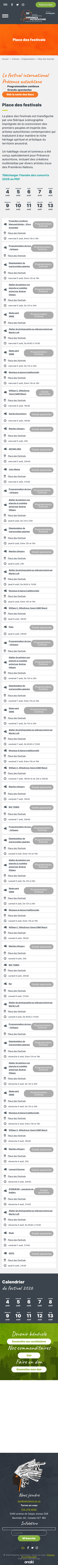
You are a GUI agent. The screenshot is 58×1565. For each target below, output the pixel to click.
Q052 (11, 1253)
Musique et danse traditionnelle (24, 372)
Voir (29, 1355)
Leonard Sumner (17, 1169)
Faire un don (46, 4)
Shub (11, 1233)
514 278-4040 (29, 1509)
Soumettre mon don (29, 1369)
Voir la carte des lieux (20, 94)
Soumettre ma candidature (29, 1341)
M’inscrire (29, 1538)
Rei (10, 984)
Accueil (5, 59)
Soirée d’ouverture (17, 414)
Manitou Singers (17, 428)
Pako (11, 627)
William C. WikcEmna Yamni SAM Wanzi (28, 608)
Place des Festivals (17, 233)
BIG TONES (14, 807)
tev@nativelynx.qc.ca (29, 1501)
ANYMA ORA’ (15, 449)
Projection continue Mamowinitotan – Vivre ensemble (20, 224)
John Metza (14, 469)
